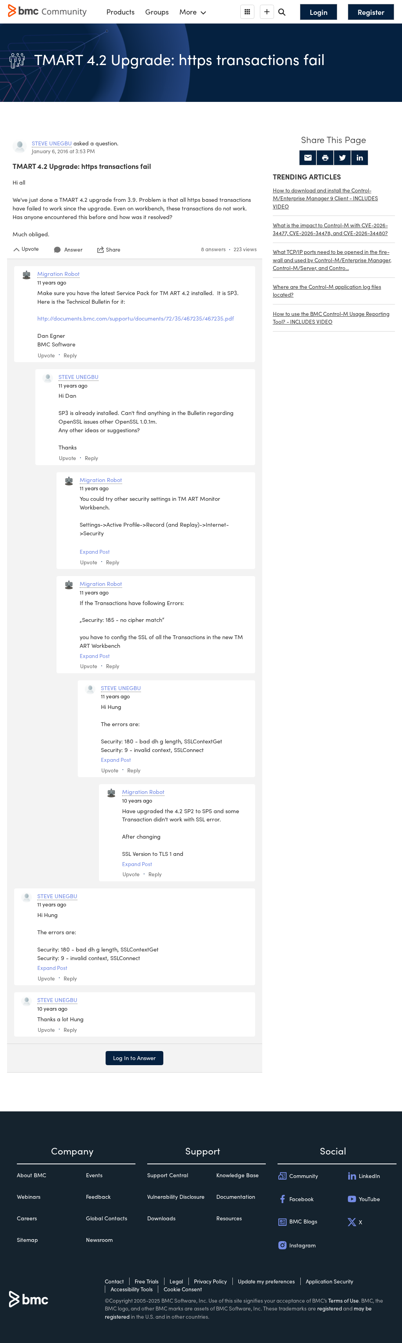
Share (113, 249)
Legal (176, 1281)
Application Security (329, 1281)
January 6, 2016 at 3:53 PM (63, 151)
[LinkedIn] (359, 157)
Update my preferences (266, 1281)
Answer (73, 249)
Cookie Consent (183, 1289)
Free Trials (147, 1281)
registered (329, 1308)
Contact (114, 1281)
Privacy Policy (210, 1281)
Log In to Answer (134, 1058)
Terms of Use (343, 1300)
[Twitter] (342, 157)
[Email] (308, 157)
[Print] (325, 157)
